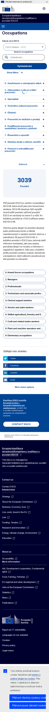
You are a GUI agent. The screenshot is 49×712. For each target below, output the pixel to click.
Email (12, 380)
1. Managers (11, 279)
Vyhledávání (24, 66)
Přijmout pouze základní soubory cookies (29, 705)
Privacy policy (8, 645)
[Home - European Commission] (8, 8)
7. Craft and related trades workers (22, 321)
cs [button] (44, 8)
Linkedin (13, 373)
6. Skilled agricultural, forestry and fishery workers (25, 314)
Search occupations (23, 52)
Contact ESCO (9, 486)
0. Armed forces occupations (19, 272)
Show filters (12, 72)
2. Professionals (13, 286)
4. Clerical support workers (18, 300)
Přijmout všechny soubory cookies (29, 697)
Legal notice (8, 650)
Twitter (13, 358)
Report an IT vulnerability (14, 629)
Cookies (6, 640)
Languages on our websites (15, 635)
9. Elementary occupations (18, 335)
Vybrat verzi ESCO (11, 41)
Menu (3, 26)
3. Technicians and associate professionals (25, 293)
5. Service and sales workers (19, 307)
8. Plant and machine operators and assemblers (25, 328)
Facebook (14, 365)
